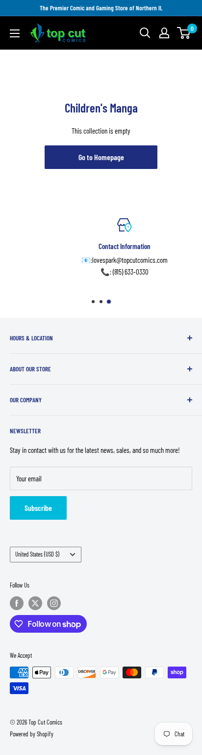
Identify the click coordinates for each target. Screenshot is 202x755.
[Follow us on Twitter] (35, 603)
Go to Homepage (101, 157)
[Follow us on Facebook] (17, 603)
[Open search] (145, 33)
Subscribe (38, 507)
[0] (184, 33)
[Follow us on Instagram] (54, 603)
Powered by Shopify (31, 734)
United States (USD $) (37, 554)
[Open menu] (15, 33)
